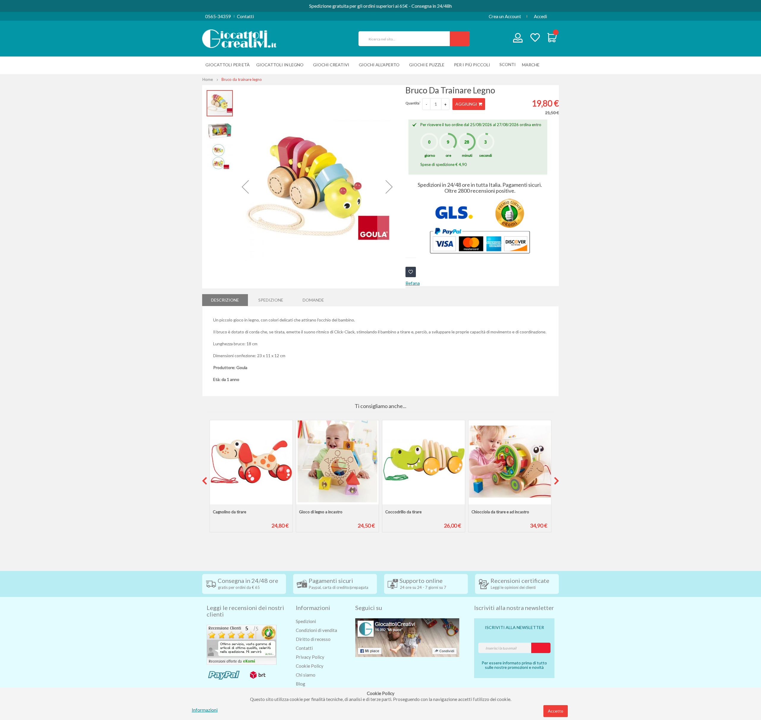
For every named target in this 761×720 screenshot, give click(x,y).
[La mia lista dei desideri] (535, 38)
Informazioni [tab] (313, 607)
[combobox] (406, 38)
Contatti (245, 16)
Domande (313, 299)
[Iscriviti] (541, 648)
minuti (467, 155)
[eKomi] (241, 644)
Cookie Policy (309, 666)
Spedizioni (306, 621)
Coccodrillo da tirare (403, 511)
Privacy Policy (310, 657)
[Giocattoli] (239, 38)
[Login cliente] (518, 39)
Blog (300, 683)
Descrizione (225, 299)
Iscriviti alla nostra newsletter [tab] (514, 607)
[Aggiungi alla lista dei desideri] (410, 272)
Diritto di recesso (313, 639)
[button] (245, 187)
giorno (429, 155)
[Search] (460, 38)
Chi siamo (305, 674)
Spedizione (270, 299)
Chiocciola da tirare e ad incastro (500, 511)
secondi (485, 155)
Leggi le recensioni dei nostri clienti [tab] (245, 610)
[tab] (225, 300)
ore (448, 155)
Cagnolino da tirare (229, 511)
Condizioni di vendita (316, 630)
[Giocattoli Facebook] (407, 636)
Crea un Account (505, 16)
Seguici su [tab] (368, 607)
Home (207, 79)
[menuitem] (532, 65)
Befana (412, 283)
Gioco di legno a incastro (320, 511)
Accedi (540, 16)
